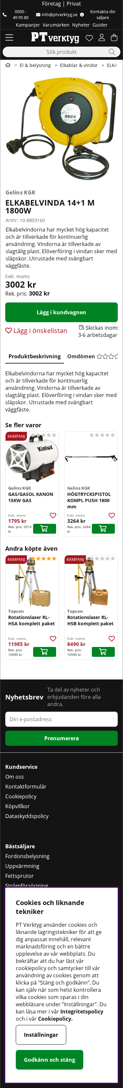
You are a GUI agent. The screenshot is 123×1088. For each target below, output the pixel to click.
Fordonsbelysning (27, 856)
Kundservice (21, 766)
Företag (51, 3)
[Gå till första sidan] (7, 65)
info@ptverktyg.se (59, 14)
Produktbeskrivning (35, 356)
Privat (74, 3)
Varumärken (56, 25)
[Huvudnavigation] (9, 37)
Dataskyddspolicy (27, 816)
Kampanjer (28, 25)
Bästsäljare (20, 846)
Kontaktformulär (26, 786)
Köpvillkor (17, 806)
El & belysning (35, 65)
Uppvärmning (22, 866)
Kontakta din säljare (102, 14)
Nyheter (81, 25)
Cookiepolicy (20, 796)
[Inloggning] (101, 37)
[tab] (34, 355)
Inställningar (41, 1034)
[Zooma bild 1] (61, 128)
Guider (100, 25)
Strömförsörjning (26, 885)
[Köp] (44, 529)
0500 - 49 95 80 (21, 14)
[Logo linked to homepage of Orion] (55, 37)
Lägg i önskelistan (39, 330)
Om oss (14, 776)
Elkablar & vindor (79, 65)
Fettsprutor (19, 875)
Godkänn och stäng (49, 1059)
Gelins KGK (20, 192)
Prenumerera (61, 738)
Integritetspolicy (81, 1011)
